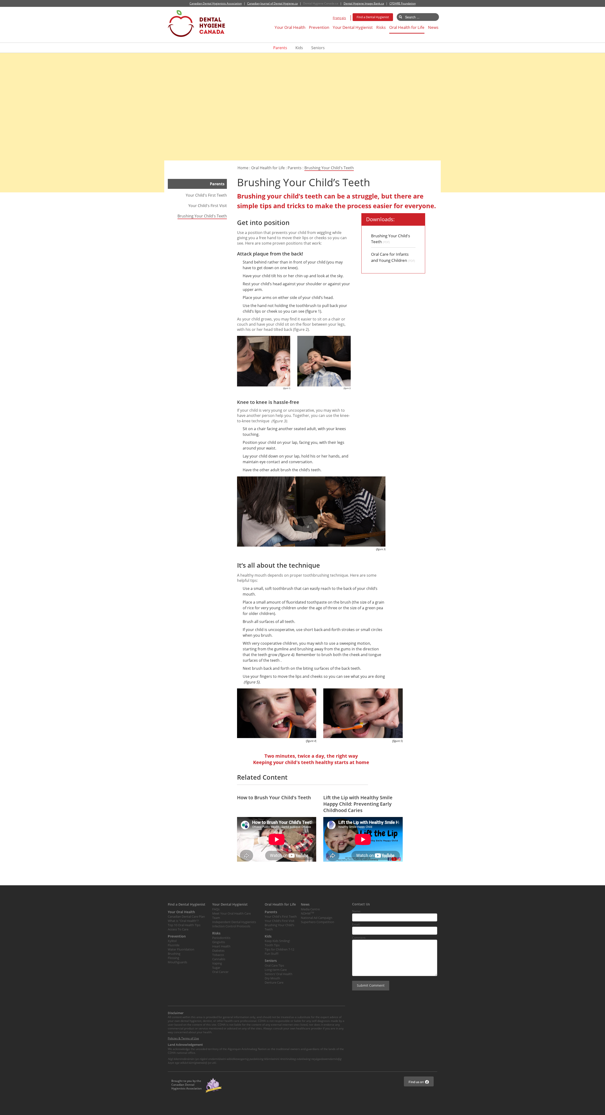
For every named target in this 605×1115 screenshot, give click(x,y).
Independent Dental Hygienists (234, 922)
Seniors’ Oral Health (278, 974)
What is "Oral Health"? (183, 921)
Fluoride (173, 945)
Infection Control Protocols (231, 926)
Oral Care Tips (274, 965)
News (433, 27)
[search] (400, 16)
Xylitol (172, 941)
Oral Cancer (220, 972)
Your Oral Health (290, 27)
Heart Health (221, 946)
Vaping (217, 963)
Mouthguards (177, 962)
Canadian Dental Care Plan (186, 916)
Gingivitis (218, 942)
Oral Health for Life (406, 27)
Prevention (319, 27)
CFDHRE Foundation (402, 3)
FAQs (216, 909)
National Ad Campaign (316, 918)
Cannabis (218, 959)
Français (339, 18)
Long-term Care (276, 970)
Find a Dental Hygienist (373, 17)
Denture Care (274, 982)
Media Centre (310, 909)
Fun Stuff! (271, 953)
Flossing (173, 958)
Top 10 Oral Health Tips (184, 925)
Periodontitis (221, 938)
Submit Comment (371, 985)
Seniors (318, 47)
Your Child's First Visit (207, 205)
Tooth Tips (272, 945)
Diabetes (218, 950)
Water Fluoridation (181, 949)
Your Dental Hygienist (353, 27)
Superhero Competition (317, 922)
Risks (381, 27)
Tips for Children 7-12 (279, 949)
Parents (280, 47)
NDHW (307, 913)
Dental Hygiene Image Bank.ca (364, 3)
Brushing (174, 953)
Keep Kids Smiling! (277, 941)
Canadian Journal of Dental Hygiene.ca (272, 3)
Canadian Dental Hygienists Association (216, 3)
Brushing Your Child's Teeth (329, 167)
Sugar (216, 967)
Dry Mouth (272, 978)
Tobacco (218, 955)
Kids (299, 47)
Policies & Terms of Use (183, 1038)
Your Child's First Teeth (206, 195)
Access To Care (178, 929)
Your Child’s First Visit (279, 921)
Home (243, 167)
